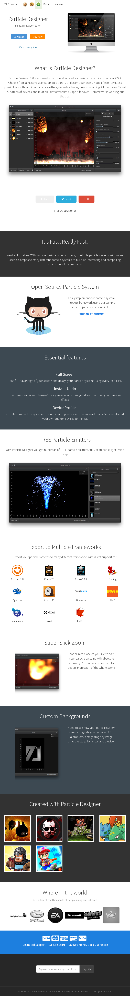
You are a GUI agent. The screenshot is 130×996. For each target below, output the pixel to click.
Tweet (67, 199)
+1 (87, 199)
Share (45, 199)
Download (19, 36)
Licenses (58, 4)
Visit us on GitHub (91, 313)
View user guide (28, 47)
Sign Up (87, 969)
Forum (46, 4)
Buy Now (37, 36)
